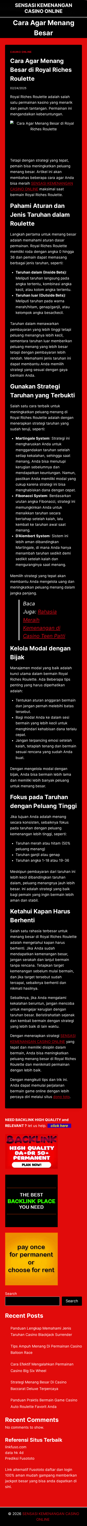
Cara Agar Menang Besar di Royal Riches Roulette (41, 69)
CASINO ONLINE (21, 51)
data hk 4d (14, 1453)
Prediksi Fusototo (19, 1458)
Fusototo (36, 1469)
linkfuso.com (15, 1447)
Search (11, 1294)
